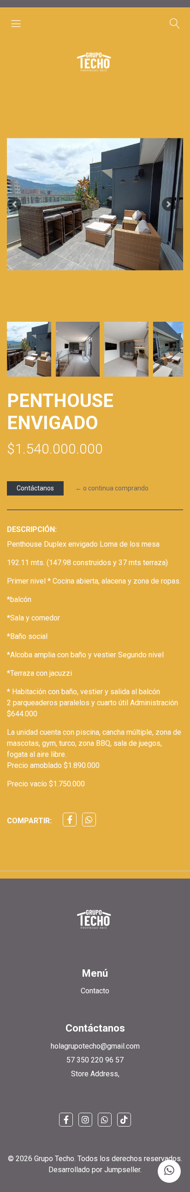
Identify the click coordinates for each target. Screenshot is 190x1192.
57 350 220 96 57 (95, 1060)
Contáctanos (35, 488)
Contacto (95, 990)
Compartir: (29, 820)
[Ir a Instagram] (85, 1119)
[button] (14, 204)
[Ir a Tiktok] (124, 1119)
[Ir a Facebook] (65, 1119)
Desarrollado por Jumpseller (94, 1169)
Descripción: (32, 529)
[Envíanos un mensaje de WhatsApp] (169, 1171)
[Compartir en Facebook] (69, 819)
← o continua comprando (111, 488)
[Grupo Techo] (95, 61)
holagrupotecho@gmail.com (95, 1046)
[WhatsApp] (104, 1119)
